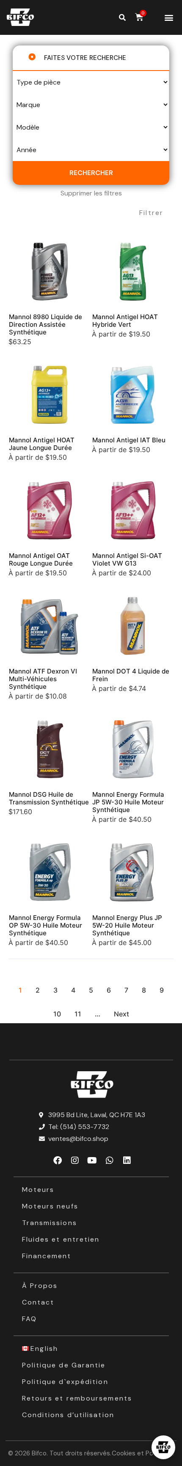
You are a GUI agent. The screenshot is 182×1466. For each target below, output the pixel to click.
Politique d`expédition (65, 1381)
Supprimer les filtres (91, 193)
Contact (38, 1302)
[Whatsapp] (109, 1160)
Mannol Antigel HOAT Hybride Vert (125, 320)
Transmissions (49, 1222)
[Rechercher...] (122, 17)
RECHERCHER (91, 172)
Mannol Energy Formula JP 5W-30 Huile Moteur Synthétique (128, 802)
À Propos (40, 1285)
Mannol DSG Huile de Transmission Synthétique (49, 798)
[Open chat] (163, 1447)
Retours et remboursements (77, 1398)
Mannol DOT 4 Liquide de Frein (130, 675)
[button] (169, 18)
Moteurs (38, 1189)
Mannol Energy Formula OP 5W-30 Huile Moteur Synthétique (45, 925)
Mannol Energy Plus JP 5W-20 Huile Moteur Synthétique (127, 925)
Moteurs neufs (50, 1206)
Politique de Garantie (64, 1365)
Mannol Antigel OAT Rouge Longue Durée (41, 559)
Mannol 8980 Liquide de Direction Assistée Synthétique (45, 324)
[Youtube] (92, 1160)
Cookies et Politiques (143, 1453)
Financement (47, 1255)
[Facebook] (57, 1160)
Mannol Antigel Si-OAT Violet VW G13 (127, 559)
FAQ (29, 1318)
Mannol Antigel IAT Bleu (128, 440)
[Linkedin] (127, 1160)
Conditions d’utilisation (68, 1414)
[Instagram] (75, 1160)
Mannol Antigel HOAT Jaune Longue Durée (41, 444)
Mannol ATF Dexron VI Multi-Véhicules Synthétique (43, 679)
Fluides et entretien (61, 1239)
